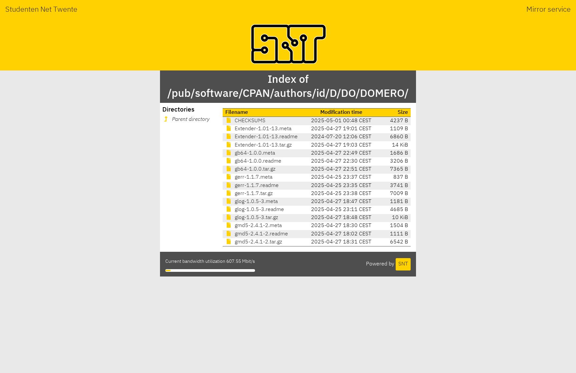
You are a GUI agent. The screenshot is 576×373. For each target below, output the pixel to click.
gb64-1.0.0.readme (257, 161)
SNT (403, 264)
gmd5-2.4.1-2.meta (257, 225)
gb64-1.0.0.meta (254, 153)
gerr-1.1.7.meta (252, 177)
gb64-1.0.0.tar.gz (254, 169)
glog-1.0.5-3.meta (255, 201)
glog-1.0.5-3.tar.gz (255, 217)
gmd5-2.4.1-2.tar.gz (257, 242)
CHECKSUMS (249, 121)
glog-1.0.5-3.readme (258, 209)
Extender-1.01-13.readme (265, 137)
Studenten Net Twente (41, 9)
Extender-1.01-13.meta (262, 129)
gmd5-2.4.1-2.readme (260, 234)
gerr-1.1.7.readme (256, 185)
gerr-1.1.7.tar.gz (253, 193)
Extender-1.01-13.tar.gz (262, 145)
